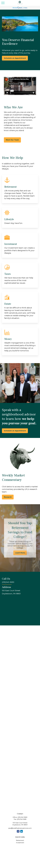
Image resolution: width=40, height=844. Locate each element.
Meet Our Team (12, 140)
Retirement (20, 840)
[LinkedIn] (21, 831)
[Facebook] (18, 831)
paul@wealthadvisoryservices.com (20, 828)
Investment (20, 843)
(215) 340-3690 (22, 817)
